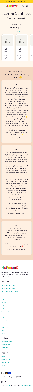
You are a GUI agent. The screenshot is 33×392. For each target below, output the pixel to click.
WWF (3, 306)
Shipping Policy (5, 359)
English (5, 377)
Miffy (2, 300)
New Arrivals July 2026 (8, 285)
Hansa (3, 324)
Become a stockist (6, 341)
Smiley (3, 318)
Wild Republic (5, 312)
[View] (7, 40)
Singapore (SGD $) (16, 377)
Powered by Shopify (26, 385)
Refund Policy (5, 362)
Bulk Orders (4, 348)
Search (3, 356)
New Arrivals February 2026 (9, 291)
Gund (3, 333)
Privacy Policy (5, 365)
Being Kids (8, 385)
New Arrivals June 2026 (8, 288)
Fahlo (3, 315)
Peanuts (3, 303)
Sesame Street (5, 321)
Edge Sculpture (5, 327)
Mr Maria (4, 309)
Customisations (5, 345)
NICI (2, 330)
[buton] (5, 377)
